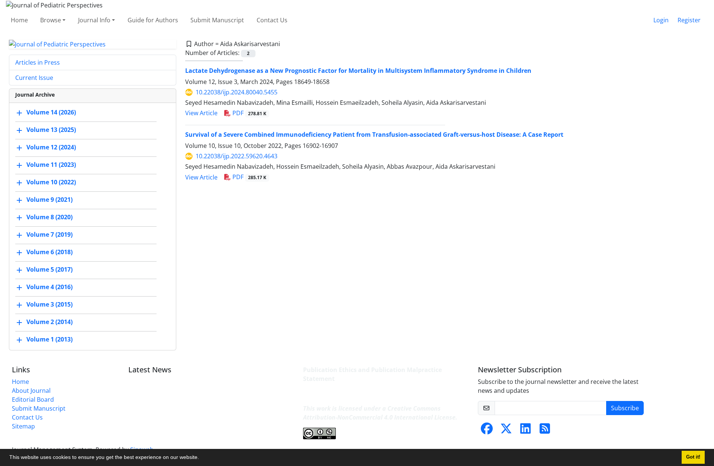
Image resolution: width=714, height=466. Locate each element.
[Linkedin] (525, 431)
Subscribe (625, 408)
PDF (248, 113)
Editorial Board (33, 399)
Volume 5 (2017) (49, 270)
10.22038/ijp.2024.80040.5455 (236, 92)
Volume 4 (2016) (49, 287)
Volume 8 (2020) (49, 217)
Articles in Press (37, 62)
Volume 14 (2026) (51, 113)
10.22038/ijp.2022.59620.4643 (236, 156)
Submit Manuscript (217, 20)
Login (661, 20)
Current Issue (34, 78)
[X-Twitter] (506, 431)
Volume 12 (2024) (51, 147)
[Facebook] (487, 431)
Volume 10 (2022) (51, 182)
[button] (201, 458)
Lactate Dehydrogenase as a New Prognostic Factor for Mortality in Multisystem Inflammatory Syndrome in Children (358, 71)
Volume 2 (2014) (49, 322)
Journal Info (94, 20)
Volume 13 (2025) (51, 130)
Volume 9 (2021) (49, 200)
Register (689, 20)
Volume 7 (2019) (49, 235)
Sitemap (23, 426)
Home (19, 20)
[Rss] (545, 431)
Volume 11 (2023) (51, 165)
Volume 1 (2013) (49, 340)
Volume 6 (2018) (49, 252)
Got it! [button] (693, 457)
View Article (201, 113)
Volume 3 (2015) (49, 305)
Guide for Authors (153, 20)
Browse (50, 20)
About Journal (31, 390)
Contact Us (272, 20)
